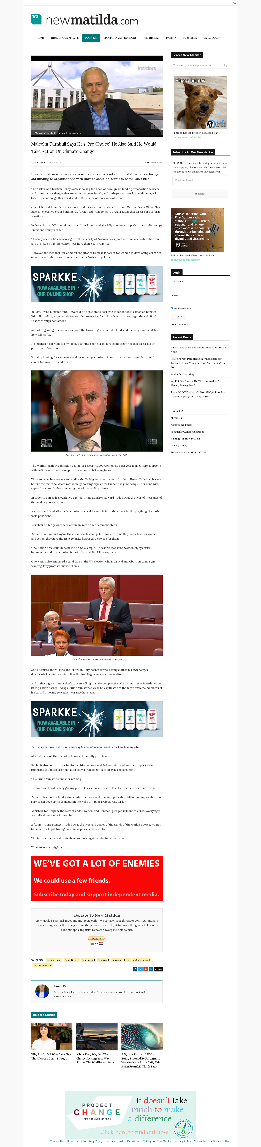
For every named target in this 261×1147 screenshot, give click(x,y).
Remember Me (182, 308)
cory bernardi (54, 960)
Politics (91, 37)
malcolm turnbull (141, 960)
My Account (212, 37)
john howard (88, 960)
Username (177, 281)
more (158, 969)
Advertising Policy (181, 424)
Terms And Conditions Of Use (188, 452)
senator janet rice (42, 965)
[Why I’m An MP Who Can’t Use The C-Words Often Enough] (51, 1036)
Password (176, 295)
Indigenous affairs (65, 37)
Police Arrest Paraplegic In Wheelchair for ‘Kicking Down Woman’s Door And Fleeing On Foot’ (198, 363)
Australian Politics (154, 162)
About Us (176, 417)
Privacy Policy (179, 445)
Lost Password (179, 324)
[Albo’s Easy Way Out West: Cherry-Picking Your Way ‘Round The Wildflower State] (97, 1036)
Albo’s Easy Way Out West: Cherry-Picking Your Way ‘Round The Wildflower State (95, 1058)
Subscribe (190, 37)
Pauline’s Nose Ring (182, 374)
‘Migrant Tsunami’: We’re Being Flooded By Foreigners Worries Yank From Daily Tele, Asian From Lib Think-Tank (141, 1060)
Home (41, 37)
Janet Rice (40, 162)
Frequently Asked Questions (187, 431)
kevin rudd (104, 960)
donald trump (71, 960)
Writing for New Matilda (185, 438)
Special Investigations (120, 37)
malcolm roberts (121, 960)
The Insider (151, 37)
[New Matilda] (84, 20)
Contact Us (177, 411)
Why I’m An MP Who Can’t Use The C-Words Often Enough (51, 1056)
